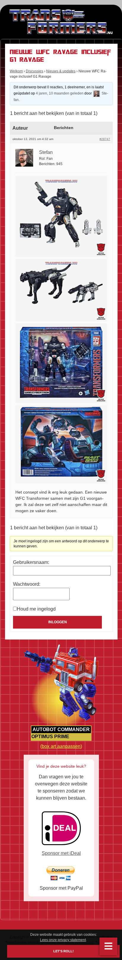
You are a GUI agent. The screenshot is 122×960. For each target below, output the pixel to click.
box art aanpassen (61, 746)
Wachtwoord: (26, 584)
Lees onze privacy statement (63, 940)
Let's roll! (63, 951)
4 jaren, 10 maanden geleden (60, 93)
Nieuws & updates (61, 71)
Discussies (34, 71)
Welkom (16, 71)
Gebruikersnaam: (31, 562)
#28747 (104, 139)
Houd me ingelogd (36, 609)
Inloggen (57, 622)
